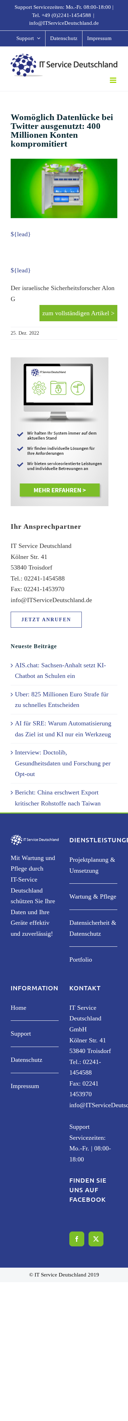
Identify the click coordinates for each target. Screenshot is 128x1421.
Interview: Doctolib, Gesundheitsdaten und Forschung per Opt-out (63, 763)
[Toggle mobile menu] (113, 80)
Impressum (25, 1085)
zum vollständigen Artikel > (78, 313)
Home (18, 1007)
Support (21, 1033)
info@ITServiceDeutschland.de (64, 23)
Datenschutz (26, 1059)
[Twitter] (96, 1239)
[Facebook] (76, 1239)
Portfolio (80, 959)
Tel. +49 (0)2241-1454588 (61, 15)
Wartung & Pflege (92, 896)
